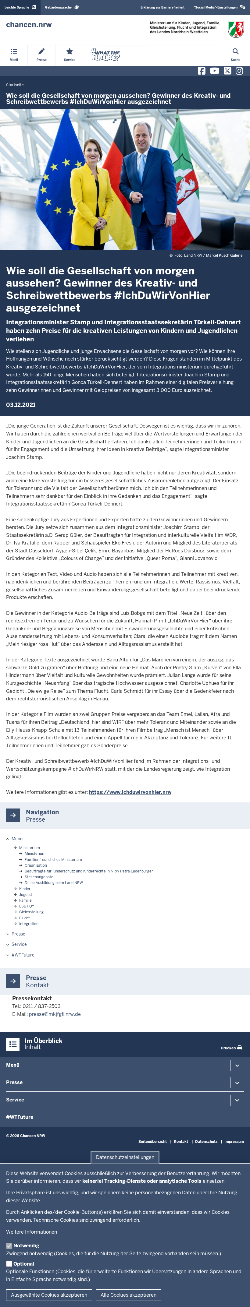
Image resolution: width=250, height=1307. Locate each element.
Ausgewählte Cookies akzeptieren (49, 1295)
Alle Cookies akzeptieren (128, 1295)
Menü (17, 838)
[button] (219, 7)
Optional (23, 1264)
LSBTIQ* (26, 906)
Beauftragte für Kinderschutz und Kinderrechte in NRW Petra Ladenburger (89, 871)
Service (19, 944)
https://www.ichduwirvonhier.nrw (130, 792)
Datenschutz (206, 1141)
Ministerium (29, 847)
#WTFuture (23, 955)
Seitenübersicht (152, 1141)
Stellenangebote (39, 877)
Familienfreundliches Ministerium (53, 859)
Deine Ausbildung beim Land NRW (54, 882)
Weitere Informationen (31, 1232)
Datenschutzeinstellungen (125, 1157)
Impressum (234, 1141)
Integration (28, 923)
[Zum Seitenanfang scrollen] (238, 1296)
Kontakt (181, 1141)
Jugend (25, 894)
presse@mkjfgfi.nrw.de (55, 1014)
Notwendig (26, 1245)
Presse (18, 934)
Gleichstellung (31, 912)
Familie (25, 900)
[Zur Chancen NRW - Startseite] (197, 29)
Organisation (36, 865)
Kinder (24, 888)
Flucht (24, 918)
